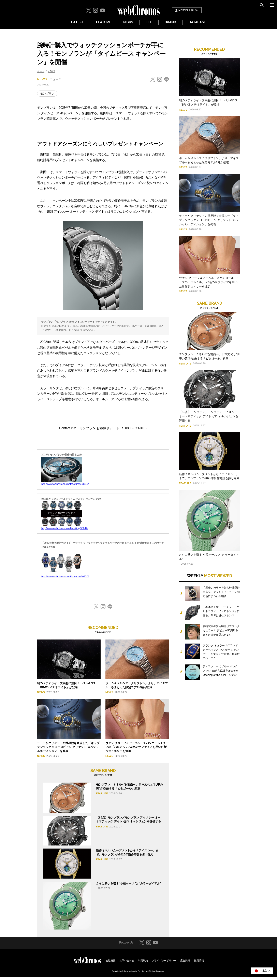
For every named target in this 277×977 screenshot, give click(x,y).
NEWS (128, 22)
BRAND (170, 22)
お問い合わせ (126, 960)
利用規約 (143, 960)
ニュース (55, 79)
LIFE (149, 22)
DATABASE (197, 22)
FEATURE (103, 22)
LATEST (77, 22)
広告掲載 (185, 960)
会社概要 (110, 960)
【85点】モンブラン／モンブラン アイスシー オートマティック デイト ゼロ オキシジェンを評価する (208, 416)
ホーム (40, 71)
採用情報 (199, 960)
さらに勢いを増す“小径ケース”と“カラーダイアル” (128, 883)
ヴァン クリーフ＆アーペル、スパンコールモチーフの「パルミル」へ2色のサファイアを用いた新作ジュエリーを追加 (137, 747)
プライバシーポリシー (164, 960)
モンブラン (47, 93)
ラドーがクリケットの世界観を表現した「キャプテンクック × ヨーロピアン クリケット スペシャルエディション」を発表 (68, 747)
